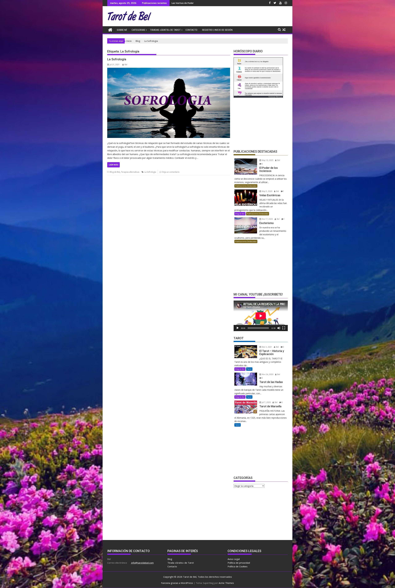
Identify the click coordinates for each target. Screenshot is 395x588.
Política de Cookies (237, 566)
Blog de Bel (115, 172)
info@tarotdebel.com (142, 562)
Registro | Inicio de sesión (217, 30)
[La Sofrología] (168, 103)
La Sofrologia (150, 172)
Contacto (191, 30)
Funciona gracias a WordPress (177, 582)
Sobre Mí (122, 30)
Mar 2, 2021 (266, 347)
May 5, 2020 (266, 191)
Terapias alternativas (130, 172)
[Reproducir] (237, 328)
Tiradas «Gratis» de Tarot (165, 30)
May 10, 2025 (267, 160)
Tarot (249, 369)
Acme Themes (226, 582)
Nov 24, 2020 (267, 374)
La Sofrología (116, 59)
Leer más (113, 165)
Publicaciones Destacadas (245, 186)
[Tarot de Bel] (110, 29)
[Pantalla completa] (283, 328)
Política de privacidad (239, 562)
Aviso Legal (234, 559)
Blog (169, 559)
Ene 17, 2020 (267, 219)
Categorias (138, 30)
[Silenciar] (278, 328)
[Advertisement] (231, 17)
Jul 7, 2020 (266, 402)
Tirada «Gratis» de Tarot (180, 562)
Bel (126, 64)
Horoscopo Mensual (275, 97)
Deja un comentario (170, 172)
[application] (261, 316)
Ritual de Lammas (181, 3)
